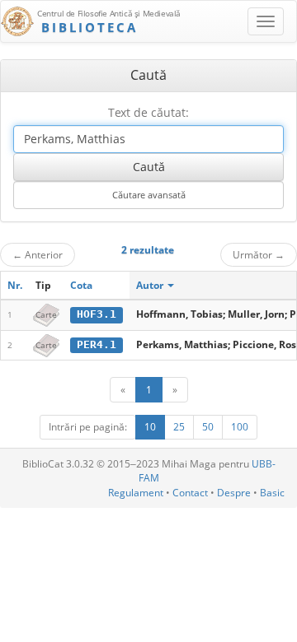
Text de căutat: (148, 112)
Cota (81, 285)
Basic (272, 493)
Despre (234, 493)
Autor (151, 285)
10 (150, 427)
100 (239, 427)
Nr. (14, 285)
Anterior (37, 254)
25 (179, 427)
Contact (190, 493)
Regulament (135, 493)
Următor (259, 254)
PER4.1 (96, 344)
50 (208, 427)
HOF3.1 (96, 314)
